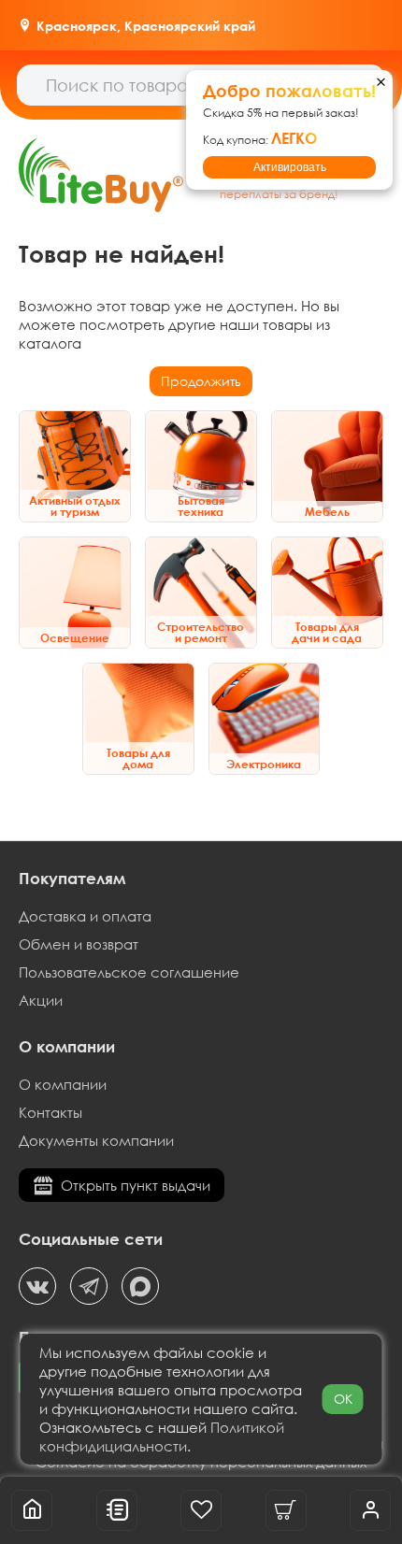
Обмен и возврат (78, 944)
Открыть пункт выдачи (135, 1185)
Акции (41, 1000)
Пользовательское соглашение (129, 972)
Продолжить (201, 381)
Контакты (50, 1112)
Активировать (289, 167)
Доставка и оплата (85, 916)
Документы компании (96, 1140)
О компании (63, 1084)
